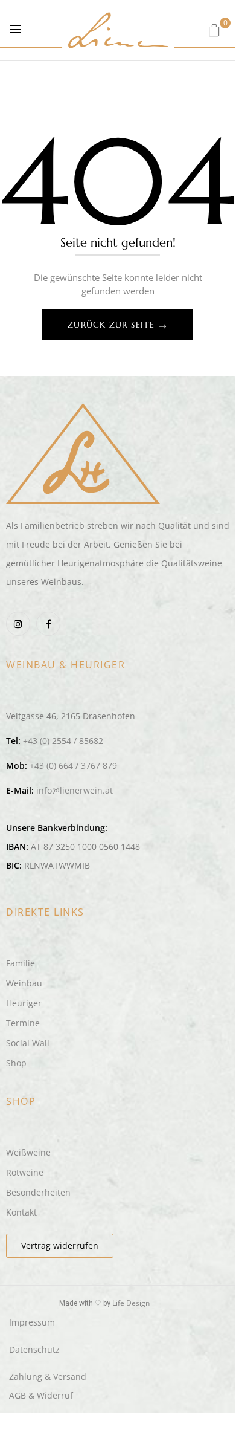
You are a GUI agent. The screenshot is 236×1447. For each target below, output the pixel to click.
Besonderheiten (38, 1192)
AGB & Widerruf (41, 1395)
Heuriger (24, 1003)
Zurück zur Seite (113, 324)
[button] (214, 30)
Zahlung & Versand (47, 1376)
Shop (16, 1063)
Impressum (32, 1322)
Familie (20, 963)
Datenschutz (34, 1349)
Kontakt (21, 1212)
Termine (23, 1023)
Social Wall (27, 1043)
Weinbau (24, 983)
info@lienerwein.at (74, 790)
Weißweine (28, 1152)
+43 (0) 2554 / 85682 (63, 740)
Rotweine (24, 1172)
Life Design (131, 1303)
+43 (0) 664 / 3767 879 (73, 765)
